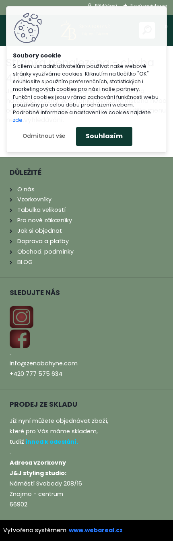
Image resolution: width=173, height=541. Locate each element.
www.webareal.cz (96, 530)
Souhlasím (104, 136)
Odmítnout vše (44, 136)
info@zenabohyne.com (44, 363)
